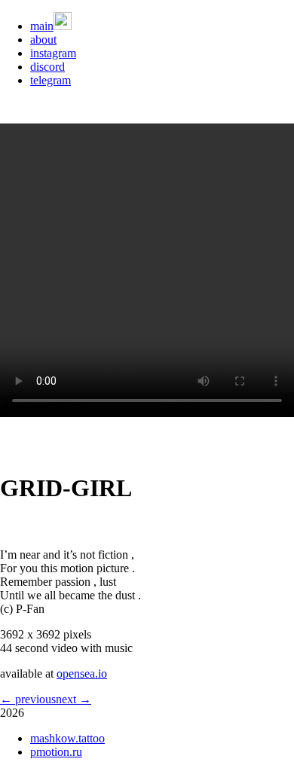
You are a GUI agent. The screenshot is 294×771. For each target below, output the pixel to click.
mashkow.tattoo (67, 738)
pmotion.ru (56, 751)
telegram (50, 80)
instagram (53, 53)
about (43, 39)
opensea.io (82, 673)
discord (47, 66)
